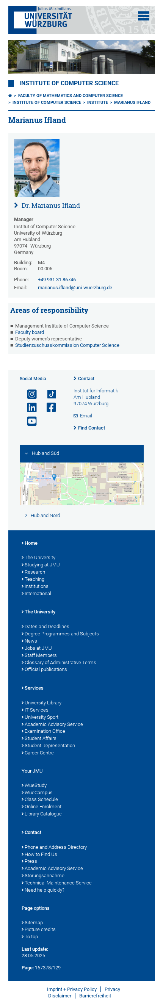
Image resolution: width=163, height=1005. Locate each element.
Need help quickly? (44, 890)
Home (31, 543)
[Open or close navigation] (143, 15)
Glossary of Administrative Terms (60, 662)
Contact (86, 378)
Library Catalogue (43, 814)
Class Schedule (41, 799)
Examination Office (45, 731)
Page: (28, 968)
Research (35, 572)
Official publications (46, 669)
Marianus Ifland (132, 102)
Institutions (37, 586)
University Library (43, 703)
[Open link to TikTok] (48, 394)
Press (31, 861)
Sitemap (34, 922)
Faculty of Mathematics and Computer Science (70, 95)
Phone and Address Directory (56, 847)
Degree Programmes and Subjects (62, 634)
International (38, 593)
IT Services (37, 710)
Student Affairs (40, 738)
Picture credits (40, 929)
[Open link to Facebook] (48, 407)
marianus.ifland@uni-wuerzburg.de (75, 287)
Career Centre (39, 753)
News (31, 641)
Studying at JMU (42, 565)
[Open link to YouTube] (29, 421)
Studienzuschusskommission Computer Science (67, 345)
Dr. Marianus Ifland (50, 205)
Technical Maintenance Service (58, 883)
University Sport (41, 717)
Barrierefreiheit (95, 996)
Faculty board (29, 332)
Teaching (34, 579)
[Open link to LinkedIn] (29, 407)
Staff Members (41, 655)
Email (86, 416)
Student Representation (50, 745)
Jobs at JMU (38, 648)
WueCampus (39, 792)
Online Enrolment (43, 806)
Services (34, 688)
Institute (97, 102)
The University (40, 557)
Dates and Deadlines (47, 626)
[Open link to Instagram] (29, 394)
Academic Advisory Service (54, 724)
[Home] (10, 95)
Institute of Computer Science (69, 83)
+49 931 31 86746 (57, 279)
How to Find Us (41, 854)
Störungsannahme (44, 875)
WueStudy (36, 785)
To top (31, 936)
